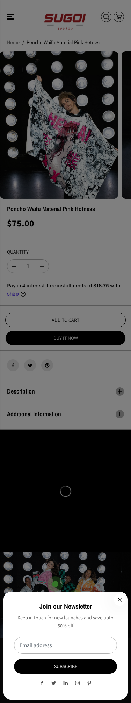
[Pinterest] (89, 683)
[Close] (120, 599)
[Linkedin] (66, 683)
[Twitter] (54, 683)
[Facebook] (42, 683)
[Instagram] (77, 683)
